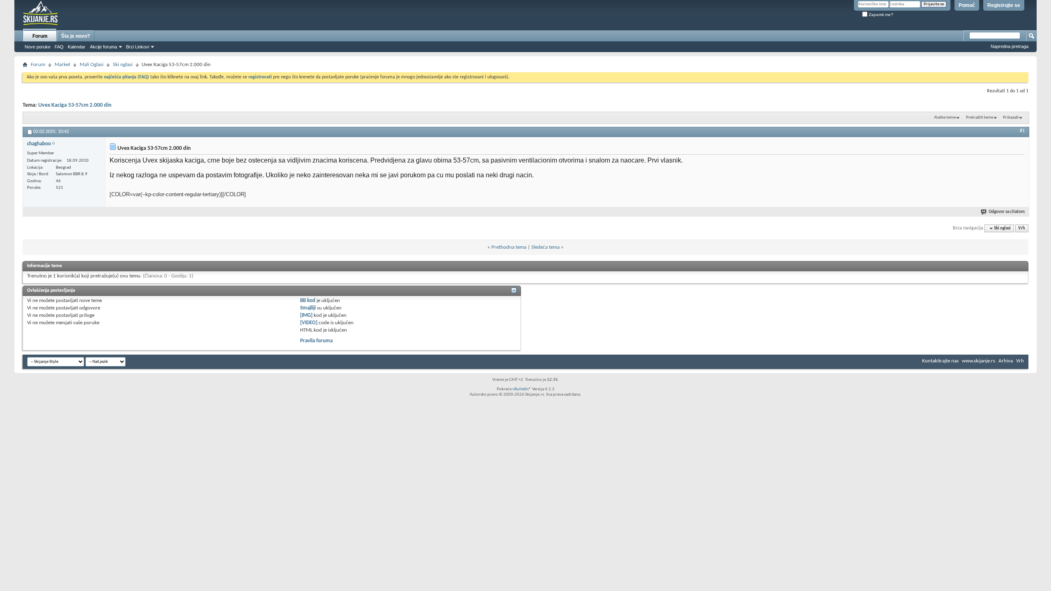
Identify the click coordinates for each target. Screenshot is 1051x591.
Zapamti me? (880, 14)
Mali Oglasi (91, 64)
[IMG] (306, 315)
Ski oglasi (123, 64)
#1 (1022, 130)
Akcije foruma (103, 46)
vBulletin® (521, 389)
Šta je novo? (75, 36)
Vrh (1021, 228)
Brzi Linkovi (137, 46)
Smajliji (308, 308)
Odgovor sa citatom (1007, 212)
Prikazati (1011, 117)
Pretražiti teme (979, 117)
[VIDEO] (308, 322)
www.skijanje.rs (978, 361)
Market (62, 64)
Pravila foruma (316, 341)
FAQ (59, 46)
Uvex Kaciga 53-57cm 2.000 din (75, 105)
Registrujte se (1003, 5)
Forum (40, 36)
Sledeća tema (545, 247)
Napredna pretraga (1009, 46)
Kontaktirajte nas (940, 361)
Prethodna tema (508, 247)
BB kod (307, 300)
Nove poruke (37, 46)
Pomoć (967, 5)
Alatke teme (945, 117)
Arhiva (1005, 361)
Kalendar (76, 46)
